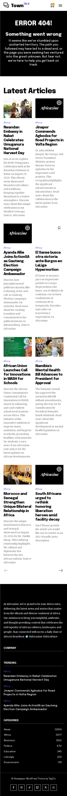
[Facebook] (13, 787)
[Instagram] (21, 787)
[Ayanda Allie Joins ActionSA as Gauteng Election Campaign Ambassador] (18, 233)
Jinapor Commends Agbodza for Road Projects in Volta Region (49, 136)
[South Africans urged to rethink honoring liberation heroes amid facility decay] (49, 475)
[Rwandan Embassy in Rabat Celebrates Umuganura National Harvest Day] (18, 108)
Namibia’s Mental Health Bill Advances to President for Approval (49, 374)
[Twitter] (46, 787)
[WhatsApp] (54, 787)
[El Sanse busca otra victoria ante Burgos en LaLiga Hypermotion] (49, 233)
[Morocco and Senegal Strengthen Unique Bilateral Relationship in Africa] (18, 475)
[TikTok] (29, 787)
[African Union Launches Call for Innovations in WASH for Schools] (18, 347)
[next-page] (60, 570)
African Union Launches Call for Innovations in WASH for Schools (17, 374)
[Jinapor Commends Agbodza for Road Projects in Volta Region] (49, 108)
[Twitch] (37, 787)
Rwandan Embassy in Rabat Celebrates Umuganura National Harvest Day (14, 140)
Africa (7, 122)
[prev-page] (6, 570)
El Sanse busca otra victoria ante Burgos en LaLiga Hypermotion (48, 261)
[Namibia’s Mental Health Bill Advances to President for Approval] (49, 347)
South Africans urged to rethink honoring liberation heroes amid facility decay (48, 506)
